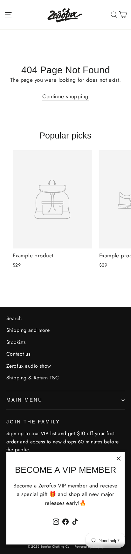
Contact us (18, 354)
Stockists (16, 342)
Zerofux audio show (28, 366)
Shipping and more (28, 330)
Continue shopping (65, 96)
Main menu (24, 400)
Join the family (33, 421)
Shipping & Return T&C (32, 377)
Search (14, 318)
